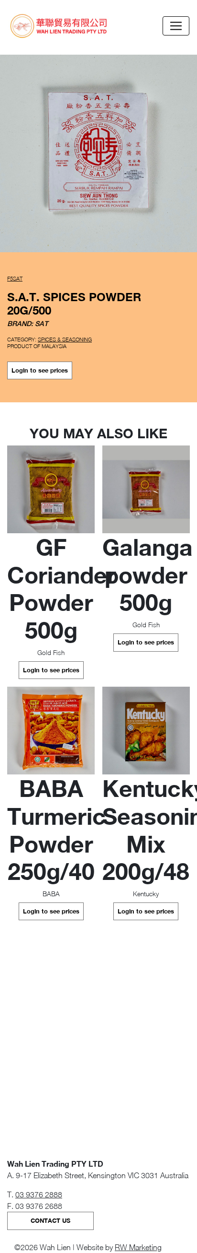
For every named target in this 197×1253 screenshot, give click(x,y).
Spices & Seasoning (65, 339)
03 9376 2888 (38, 1194)
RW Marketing (138, 1247)
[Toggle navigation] (176, 25)
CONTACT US (50, 1220)
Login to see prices (39, 370)
